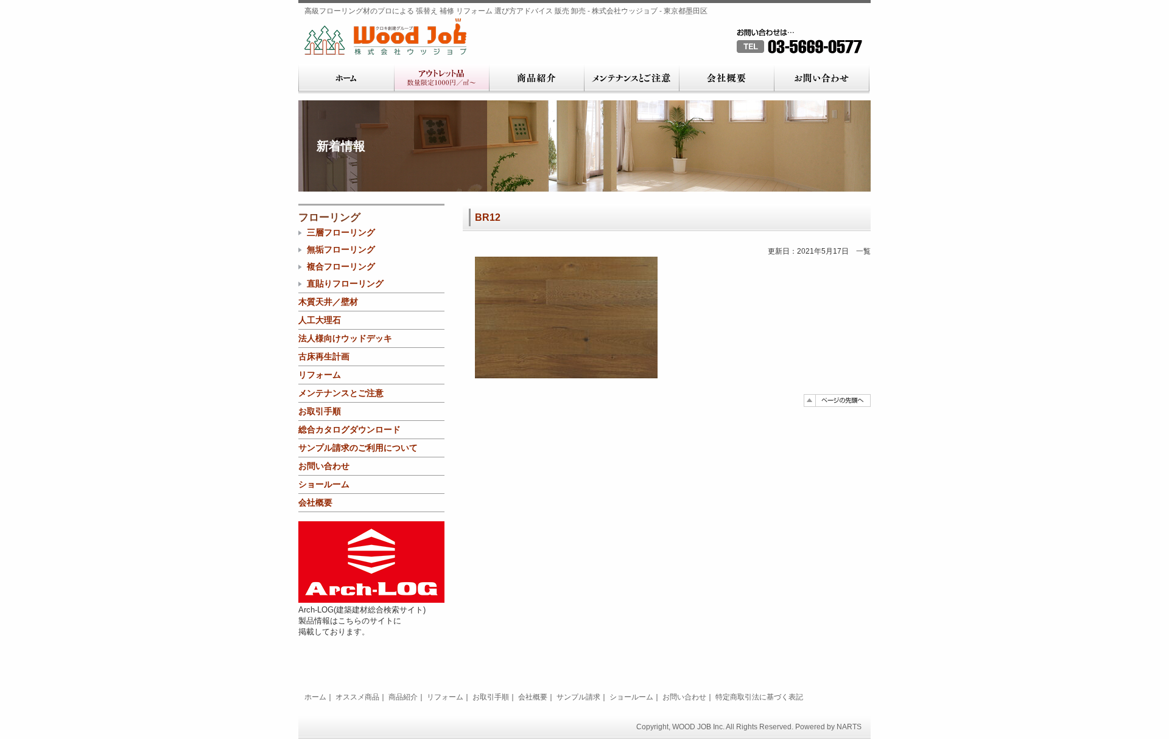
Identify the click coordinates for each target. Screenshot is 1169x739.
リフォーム (319, 375)
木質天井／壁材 (328, 302)
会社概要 (726, 79)
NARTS (849, 727)
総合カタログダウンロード (349, 429)
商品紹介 (536, 79)
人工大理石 (319, 320)
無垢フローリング (341, 249)
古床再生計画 (323, 356)
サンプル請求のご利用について (358, 448)
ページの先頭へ (837, 400)
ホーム (346, 79)
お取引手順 (319, 411)
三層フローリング (341, 232)
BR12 (487, 217)
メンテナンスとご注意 (631, 79)
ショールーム (323, 484)
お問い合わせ (821, 79)
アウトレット (441, 79)
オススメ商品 (357, 697)
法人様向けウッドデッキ (345, 338)
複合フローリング (341, 266)
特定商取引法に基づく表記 (759, 697)
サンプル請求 (578, 697)
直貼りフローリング (345, 283)
